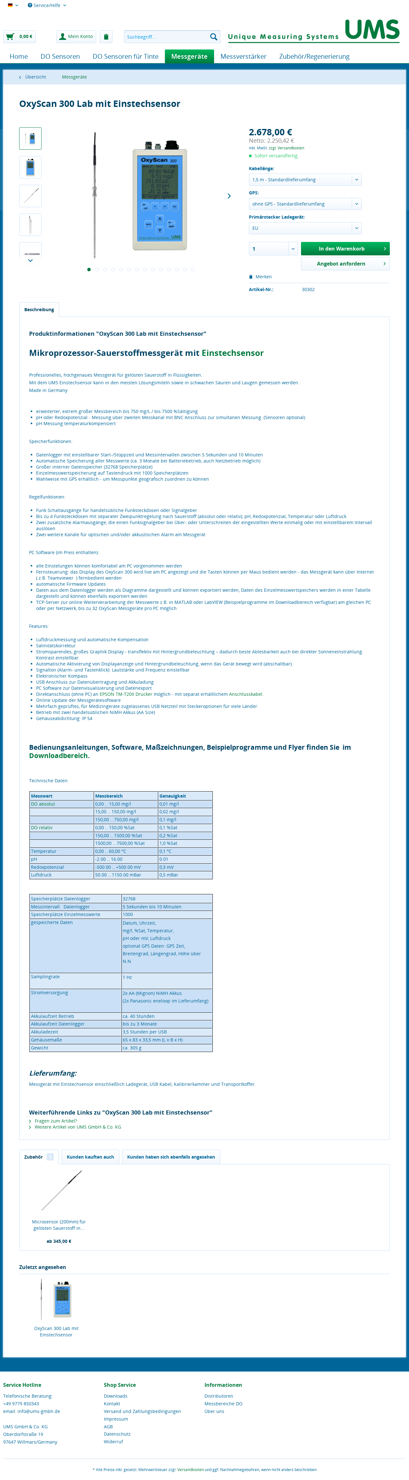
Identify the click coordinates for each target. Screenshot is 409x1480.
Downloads (115, 1396)
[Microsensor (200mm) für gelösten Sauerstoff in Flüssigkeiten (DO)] (59, 1193)
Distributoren (218, 1396)
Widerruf (113, 1442)
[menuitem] (172, 36)
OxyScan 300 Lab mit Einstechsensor (56, 1331)
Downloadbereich (58, 755)
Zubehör (37, 1157)
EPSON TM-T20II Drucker (126, 694)
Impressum (116, 1419)
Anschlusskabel (245, 694)
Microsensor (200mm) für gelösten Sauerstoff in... (59, 1225)
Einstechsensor (233, 352)
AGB (108, 1427)
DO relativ (41, 827)
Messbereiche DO (223, 1404)
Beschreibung (39, 309)
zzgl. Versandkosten (286, 148)
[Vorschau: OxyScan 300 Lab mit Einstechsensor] (30, 138)
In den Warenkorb (342, 248)
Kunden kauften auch (90, 1157)
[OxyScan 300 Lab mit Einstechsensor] (56, 1299)
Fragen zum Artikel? (55, 1121)
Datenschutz (117, 1434)
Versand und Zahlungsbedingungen (142, 1411)
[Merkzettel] (106, 36)
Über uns (214, 1411)
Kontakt (112, 1404)
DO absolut (43, 804)
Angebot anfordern (341, 263)
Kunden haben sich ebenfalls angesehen (171, 1157)
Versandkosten (190, 1469)
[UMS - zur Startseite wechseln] (314, 30)
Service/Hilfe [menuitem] (47, 5)
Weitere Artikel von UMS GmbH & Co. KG (77, 1127)
